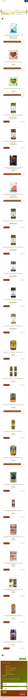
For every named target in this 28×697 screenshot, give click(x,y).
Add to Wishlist (22, 43)
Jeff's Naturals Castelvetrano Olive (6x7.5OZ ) (13, 221)
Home (4, 10)
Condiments (16, 10)
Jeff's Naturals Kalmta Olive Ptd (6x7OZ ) (13, 273)
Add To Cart (6, 121)
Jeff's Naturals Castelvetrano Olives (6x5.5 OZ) (13, 116)
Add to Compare (24, 42)
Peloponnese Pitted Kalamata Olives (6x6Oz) (13, 642)
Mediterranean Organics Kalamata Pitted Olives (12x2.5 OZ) (13, 36)
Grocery (9, 10)
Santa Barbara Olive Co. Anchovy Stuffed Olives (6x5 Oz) (13, 590)
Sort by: (12, 13)
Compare (22, 659)
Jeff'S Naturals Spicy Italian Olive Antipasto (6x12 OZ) (13, 142)
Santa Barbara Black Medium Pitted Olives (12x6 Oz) (13, 564)
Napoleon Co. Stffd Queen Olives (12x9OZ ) (13, 431)
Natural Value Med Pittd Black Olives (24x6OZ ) (13, 405)
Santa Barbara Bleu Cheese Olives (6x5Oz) (13, 510)
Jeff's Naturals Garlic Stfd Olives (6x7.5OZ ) (13, 326)
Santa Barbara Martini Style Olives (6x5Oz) (13, 615)
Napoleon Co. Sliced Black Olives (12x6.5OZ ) (13, 352)
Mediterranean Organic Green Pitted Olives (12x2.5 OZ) (13, 195)
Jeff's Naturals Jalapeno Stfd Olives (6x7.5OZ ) (13, 247)
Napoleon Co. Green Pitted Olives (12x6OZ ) (13, 457)
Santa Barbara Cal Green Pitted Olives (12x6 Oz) (13, 485)
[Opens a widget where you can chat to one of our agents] (23, 694)
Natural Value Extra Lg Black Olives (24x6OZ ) (13, 378)
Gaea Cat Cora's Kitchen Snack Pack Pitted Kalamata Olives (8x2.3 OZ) (13, 168)
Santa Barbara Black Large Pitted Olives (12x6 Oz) (13, 537)
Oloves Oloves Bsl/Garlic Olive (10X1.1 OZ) (13, 88)
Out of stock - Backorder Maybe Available (12, 41)
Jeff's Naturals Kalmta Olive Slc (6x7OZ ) (13, 299)
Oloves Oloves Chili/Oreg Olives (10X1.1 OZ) (13, 61)
